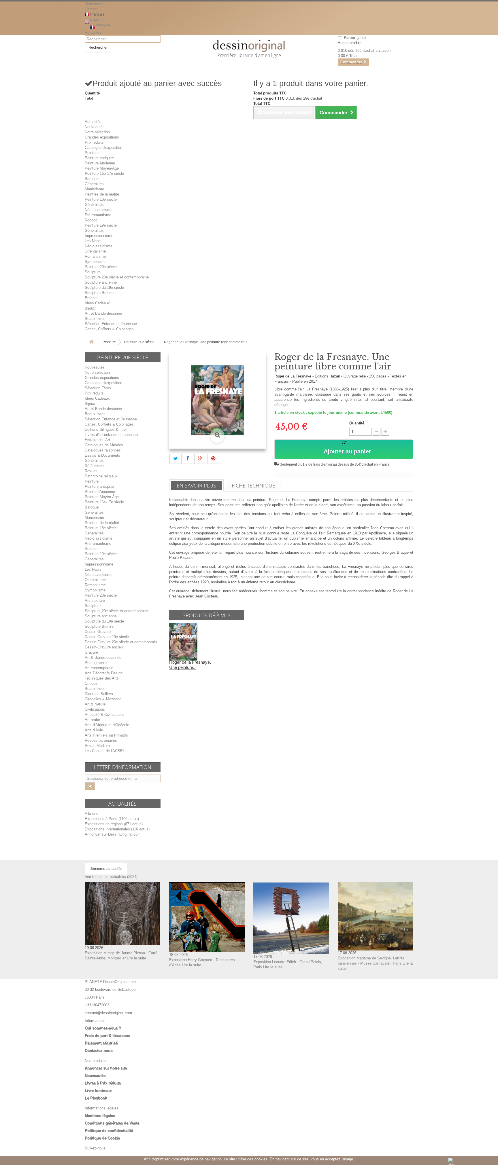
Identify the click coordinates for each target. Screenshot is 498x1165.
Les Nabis (93, 241)
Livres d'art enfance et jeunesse (111, 434)
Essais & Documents (102, 455)
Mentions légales (100, 1115)
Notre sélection (97, 132)
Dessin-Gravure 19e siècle (107, 637)
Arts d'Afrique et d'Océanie (107, 725)
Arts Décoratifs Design (103, 673)
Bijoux (90, 308)
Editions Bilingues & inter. (106, 429)
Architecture (95, 600)
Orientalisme (95, 251)
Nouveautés (95, 127)
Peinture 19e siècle (101, 225)
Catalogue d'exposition (103, 147)
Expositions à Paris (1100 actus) (112, 819)
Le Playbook (96, 1098)
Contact (91, 9)
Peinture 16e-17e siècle (104, 173)
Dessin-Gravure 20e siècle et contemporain (121, 642)
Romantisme (95, 256)
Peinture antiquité (99, 158)
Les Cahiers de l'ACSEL (105, 751)
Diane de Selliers (99, 694)
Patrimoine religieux (101, 476)
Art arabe (92, 720)
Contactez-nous (98, 1050)
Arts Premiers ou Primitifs (106, 735)
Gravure (91, 652)
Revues (91, 471)
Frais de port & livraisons (107, 1035)
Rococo (91, 220)
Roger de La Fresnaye (293, 376)
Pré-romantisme (98, 215)
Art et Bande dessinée (103, 313)
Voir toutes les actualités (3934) (111, 876)
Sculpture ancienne (101, 282)
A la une (91, 813)
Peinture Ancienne (100, 163)
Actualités (93, 32)
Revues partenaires (101, 740)
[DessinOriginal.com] (249, 45)
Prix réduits (94, 142)
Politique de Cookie (102, 1138)
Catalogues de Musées (104, 445)
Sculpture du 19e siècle (104, 287)
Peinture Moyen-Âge (102, 168)
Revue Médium (97, 745)
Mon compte (95, 4)
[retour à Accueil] (91, 342)
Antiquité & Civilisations (104, 714)
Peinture (92, 153)
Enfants (91, 298)
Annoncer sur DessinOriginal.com (113, 834)
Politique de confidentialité (109, 1130)
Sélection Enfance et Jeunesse (111, 324)
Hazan (334, 376)
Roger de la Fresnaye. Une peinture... (190, 665)
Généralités (94, 184)
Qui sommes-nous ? (103, 1028)
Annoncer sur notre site (106, 1068)
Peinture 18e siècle (101, 199)
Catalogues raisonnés (103, 450)
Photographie (96, 663)
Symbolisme (95, 261)
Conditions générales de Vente (112, 1123)
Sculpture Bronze (99, 293)
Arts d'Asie (94, 730)
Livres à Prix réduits (103, 1083)
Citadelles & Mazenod (103, 699)
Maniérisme (94, 189)
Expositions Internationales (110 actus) (117, 829)
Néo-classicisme (98, 210)
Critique (91, 683)
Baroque (92, 179)
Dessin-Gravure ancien (104, 647)
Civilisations (95, 709)
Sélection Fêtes (98, 388)
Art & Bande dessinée (103, 657)
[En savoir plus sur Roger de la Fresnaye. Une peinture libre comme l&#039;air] (183, 641)
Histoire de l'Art (97, 440)
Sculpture (93, 272)
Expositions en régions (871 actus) (114, 824)
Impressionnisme (99, 236)
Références (94, 466)
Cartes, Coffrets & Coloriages (109, 329)
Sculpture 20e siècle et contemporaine (117, 277)
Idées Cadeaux (97, 303)
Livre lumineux (98, 1090)
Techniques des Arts (102, 678)
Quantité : (358, 423)
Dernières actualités (105, 868)
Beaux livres (95, 318)
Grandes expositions (102, 137)
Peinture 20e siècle (101, 267)
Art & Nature (95, 704)
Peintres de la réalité (102, 194)
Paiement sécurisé (101, 1043)
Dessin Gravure (98, 631)
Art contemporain (99, 668)
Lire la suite (136, 958)
